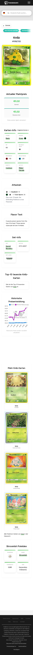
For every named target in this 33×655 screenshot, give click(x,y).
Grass (21, 138)
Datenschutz (6, 618)
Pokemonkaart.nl (11, 646)
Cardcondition (22, 646)
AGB (22, 618)
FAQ (9, 621)
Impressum (15, 618)
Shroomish (23, 555)
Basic (8, 138)
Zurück (6, 26)
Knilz (14, 287)
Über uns (15, 621)
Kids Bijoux (17, 649)
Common (9, 168)
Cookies (28, 618)
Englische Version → (23, 130)
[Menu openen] (29, 3)
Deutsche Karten (11, 30)
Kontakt (22, 621)
